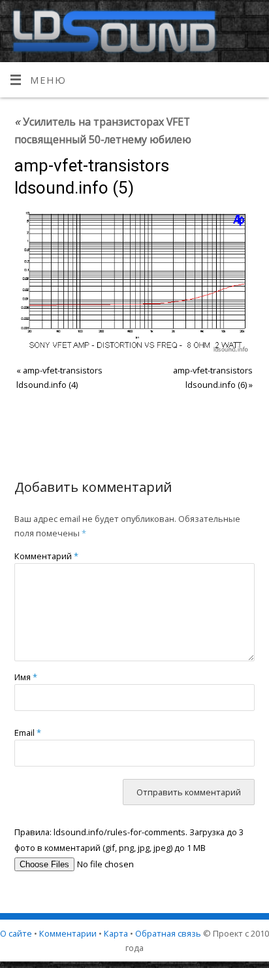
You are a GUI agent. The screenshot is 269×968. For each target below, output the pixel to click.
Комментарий (46, 556)
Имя (25, 677)
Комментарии (68, 933)
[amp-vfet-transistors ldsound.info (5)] (134, 281)
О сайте (16, 933)
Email (27, 732)
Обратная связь (168, 933)
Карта (116, 933)
